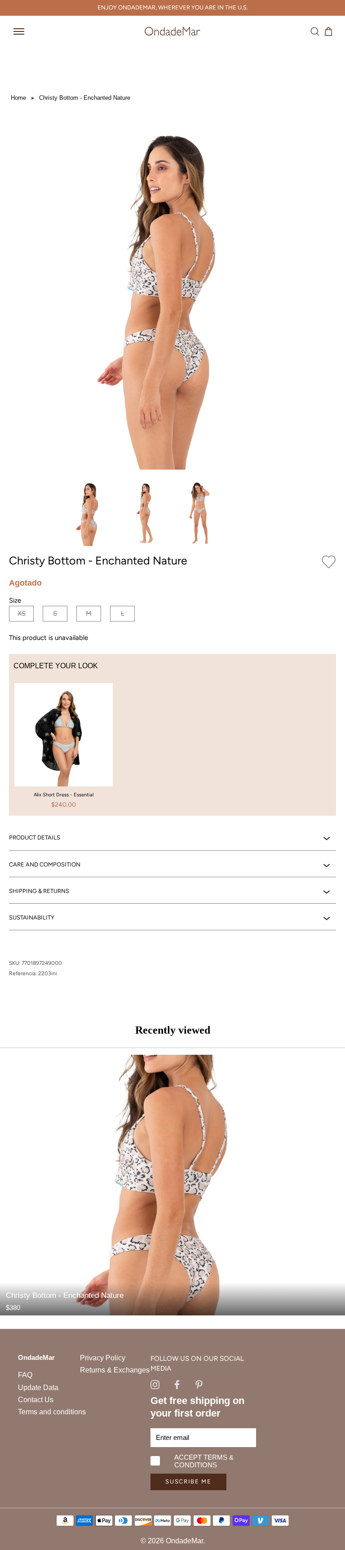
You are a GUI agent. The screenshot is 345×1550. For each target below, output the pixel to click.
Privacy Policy (102, 1358)
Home (18, 97)
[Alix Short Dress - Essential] (63, 748)
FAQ (25, 1375)
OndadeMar (184, 1541)
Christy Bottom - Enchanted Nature (84, 97)
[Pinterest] (199, 1384)
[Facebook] (176, 1384)
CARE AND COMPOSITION (44, 864)
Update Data (38, 1387)
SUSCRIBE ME (188, 1481)
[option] (63, 749)
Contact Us (35, 1399)
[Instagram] (154, 1384)
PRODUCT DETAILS (34, 837)
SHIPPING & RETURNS (39, 891)
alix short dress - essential (63, 795)
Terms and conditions (52, 1412)
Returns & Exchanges (115, 1370)
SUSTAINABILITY (31, 917)
